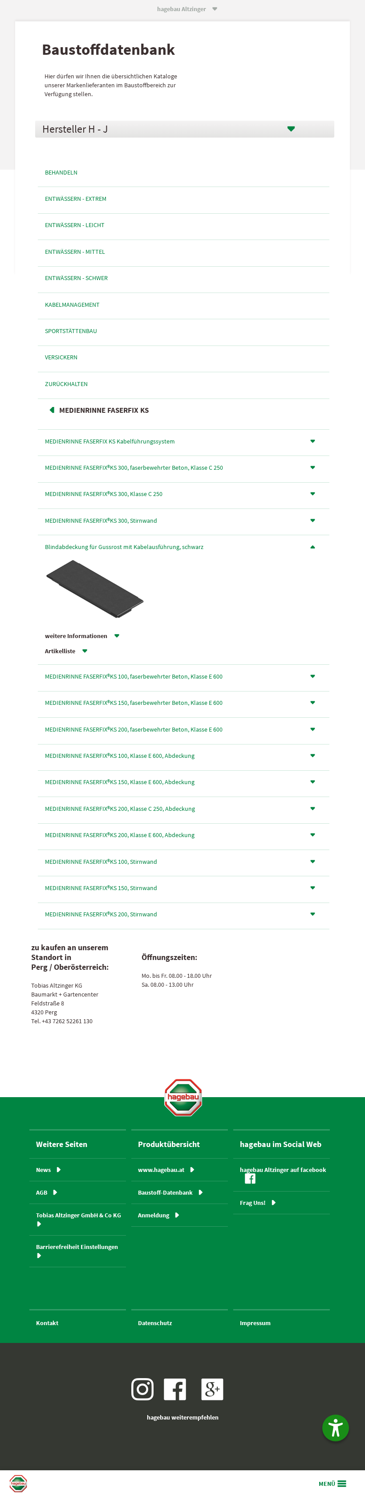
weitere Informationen (76, 636)
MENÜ (327, 1484)
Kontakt (47, 1323)
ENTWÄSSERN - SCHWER (76, 278)
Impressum (255, 1323)
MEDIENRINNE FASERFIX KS (104, 410)
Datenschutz (155, 1323)
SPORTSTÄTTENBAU (71, 331)
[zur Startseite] (183, 1097)
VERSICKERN (61, 357)
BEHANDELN (61, 172)
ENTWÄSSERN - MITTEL (75, 252)
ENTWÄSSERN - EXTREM (75, 199)
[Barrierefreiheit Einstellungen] (335, 1428)
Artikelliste (60, 651)
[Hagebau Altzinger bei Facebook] (178, 1398)
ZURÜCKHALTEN (66, 384)
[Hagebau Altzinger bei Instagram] (145, 1398)
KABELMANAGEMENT (72, 305)
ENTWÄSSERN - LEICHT (75, 225)
